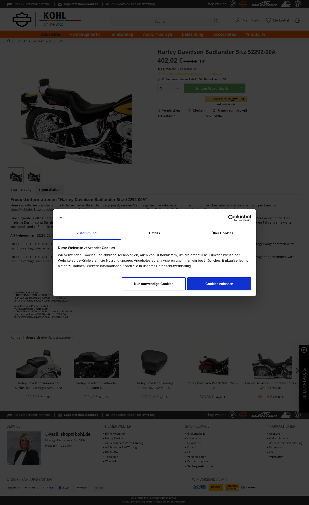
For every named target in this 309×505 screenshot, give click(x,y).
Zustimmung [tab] (87, 233)
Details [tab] (154, 233)
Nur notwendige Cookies (153, 284)
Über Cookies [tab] (222, 233)
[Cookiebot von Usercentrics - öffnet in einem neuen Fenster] (231, 218)
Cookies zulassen (219, 284)
